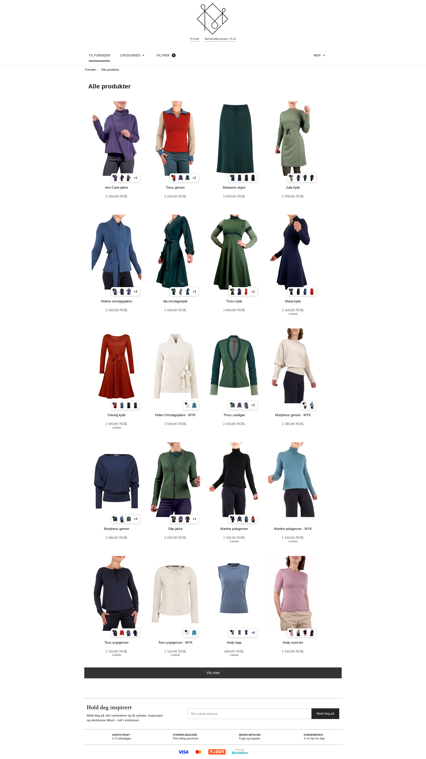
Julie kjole (293, 187)
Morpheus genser (116, 529)
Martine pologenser (234, 529)
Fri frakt (194, 38)
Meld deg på (325, 713)
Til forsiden (99, 55)
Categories (130, 55)
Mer (317, 55)
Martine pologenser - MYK (293, 529)
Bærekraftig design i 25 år (220, 38)
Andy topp (234, 642)
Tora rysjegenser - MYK (175, 642)
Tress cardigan (234, 415)
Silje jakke (175, 529)
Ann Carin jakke (116, 187)
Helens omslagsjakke (116, 301)
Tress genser (175, 187)
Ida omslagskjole (175, 301)
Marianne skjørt (234, 187)
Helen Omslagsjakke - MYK (175, 415)
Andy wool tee (293, 642)
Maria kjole (293, 301)
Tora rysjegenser (117, 642)
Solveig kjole (116, 415)
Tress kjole (234, 301)
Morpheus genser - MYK (293, 415)
